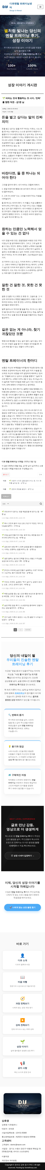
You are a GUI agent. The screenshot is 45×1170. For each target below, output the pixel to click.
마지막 (27, 630)
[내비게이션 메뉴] (40, 7)
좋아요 (6, 474)
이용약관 (5, 1156)
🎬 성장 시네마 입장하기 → (22, 856)
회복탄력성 (19, 693)
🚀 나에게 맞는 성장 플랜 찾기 (23, 907)
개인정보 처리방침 (9, 1160)
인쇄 (40, 474)
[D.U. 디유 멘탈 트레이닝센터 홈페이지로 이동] (22, 1103)
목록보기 (6, 496)
